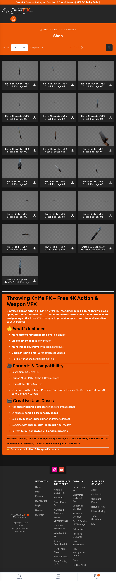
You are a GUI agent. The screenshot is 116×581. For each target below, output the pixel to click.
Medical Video (79, 565)
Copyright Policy (96, 500)
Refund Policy (98, 507)
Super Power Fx (60, 504)
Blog (37, 492)
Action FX (59, 497)
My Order (39, 515)
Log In (38, 505)
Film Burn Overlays (77, 515)
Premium (39, 496)
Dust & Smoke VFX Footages (80, 523)
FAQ (93, 524)
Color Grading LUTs (60, 563)
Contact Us (97, 494)
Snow (75, 560)
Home (45, 30)
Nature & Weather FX (59, 527)
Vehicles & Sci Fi (61, 535)
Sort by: (6, 47)
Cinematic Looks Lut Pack (78, 498)
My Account (41, 501)
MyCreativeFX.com (71, 449)
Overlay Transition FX (60, 543)
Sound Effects (61, 556)
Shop (54, 30)
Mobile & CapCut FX (59, 491)
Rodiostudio (20, 531)
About (94, 490)
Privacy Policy (98, 511)
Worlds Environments (61, 519)
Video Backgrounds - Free (79, 552)
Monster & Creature (59, 511)
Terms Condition (96, 518)
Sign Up (39, 510)
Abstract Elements (77, 535)
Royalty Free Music (60, 550)
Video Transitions (78, 543)
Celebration (78, 529)
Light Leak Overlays (78, 507)
